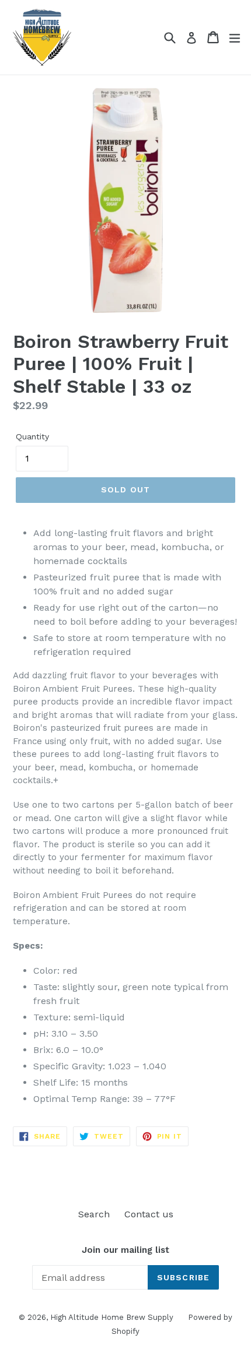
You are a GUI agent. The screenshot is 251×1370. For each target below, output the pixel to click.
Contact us (148, 1214)
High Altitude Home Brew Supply (111, 1317)
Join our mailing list (125, 1250)
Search (94, 1214)
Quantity (32, 436)
